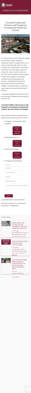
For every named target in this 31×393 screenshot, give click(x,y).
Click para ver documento (17, 143)
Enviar (8, 195)
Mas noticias (15, 277)
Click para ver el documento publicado (17, 130)
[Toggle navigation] (26, 4)
